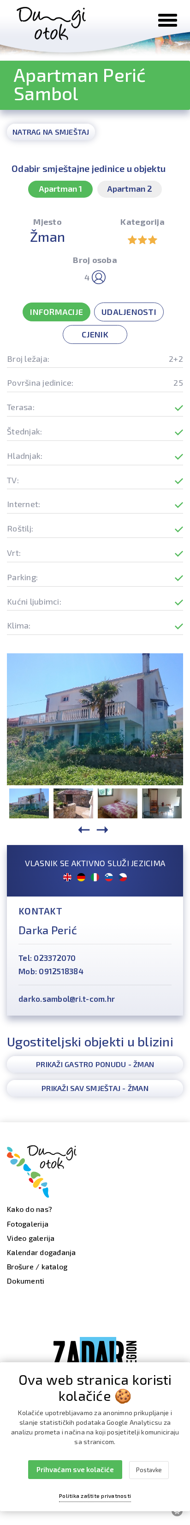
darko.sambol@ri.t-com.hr (66, 998)
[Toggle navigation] (168, 20)
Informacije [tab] (56, 312)
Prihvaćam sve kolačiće (75, 1469)
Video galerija (31, 1238)
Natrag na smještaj (50, 131)
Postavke (149, 1470)
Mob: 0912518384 (50, 971)
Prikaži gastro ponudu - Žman (95, 1064)
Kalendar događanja (41, 1252)
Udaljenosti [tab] (128, 312)
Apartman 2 (129, 188)
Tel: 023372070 (47, 957)
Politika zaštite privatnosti (95, 1495)
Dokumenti (25, 1280)
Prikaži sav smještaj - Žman (95, 1088)
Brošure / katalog (37, 1266)
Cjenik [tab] (95, 334)
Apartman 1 (60, 188)
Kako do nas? (29, 1209)
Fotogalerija (27, 1223)
